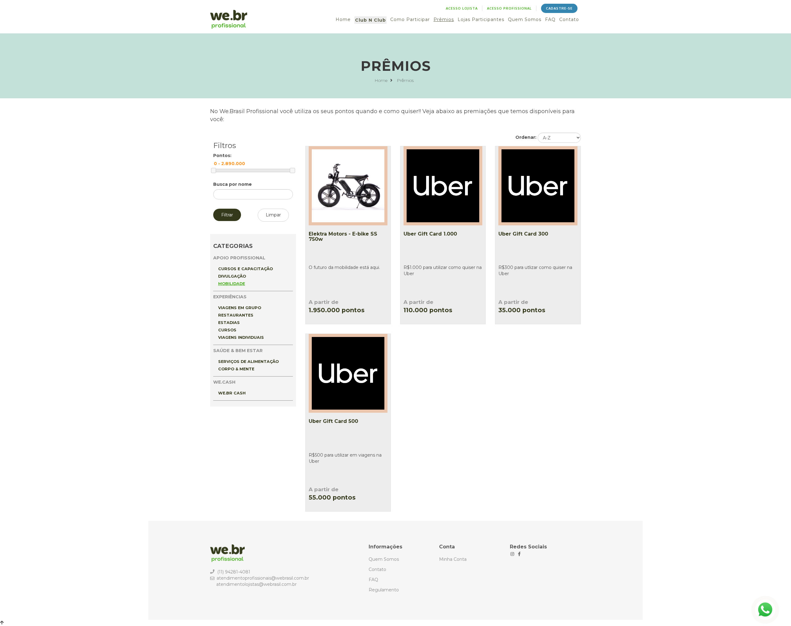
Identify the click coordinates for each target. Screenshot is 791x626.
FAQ (550, 19)
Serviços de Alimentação (248, 361)
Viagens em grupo (239, 307)
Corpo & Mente (236, 369)
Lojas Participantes (481, 19)
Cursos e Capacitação (245, 268)
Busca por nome (232, 184)
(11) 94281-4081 (233, 572)
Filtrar (227, 215)
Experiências (230, 297)
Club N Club (370, 20)
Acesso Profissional (509, 8)
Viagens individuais (241, 337)
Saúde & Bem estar (238, 350)
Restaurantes (235, 315)
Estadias (229, 322)
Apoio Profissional (239, 258)
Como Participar (410, 19)
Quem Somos (524, 19)
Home (343, 19)
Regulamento (384, 590)
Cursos (227, 330)
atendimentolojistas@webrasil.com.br (256, 584)
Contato (569, 19)
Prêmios (444, 19)
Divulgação (232, 276)
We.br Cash (232, 393)
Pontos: (222, 155)
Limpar (273, 215)
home (381, 80)
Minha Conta (453, 559)
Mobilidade (231, 283)
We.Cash (224, 382)
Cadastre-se (559, 8)
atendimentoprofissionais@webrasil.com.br (263, 578)
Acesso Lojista (462, 8)
